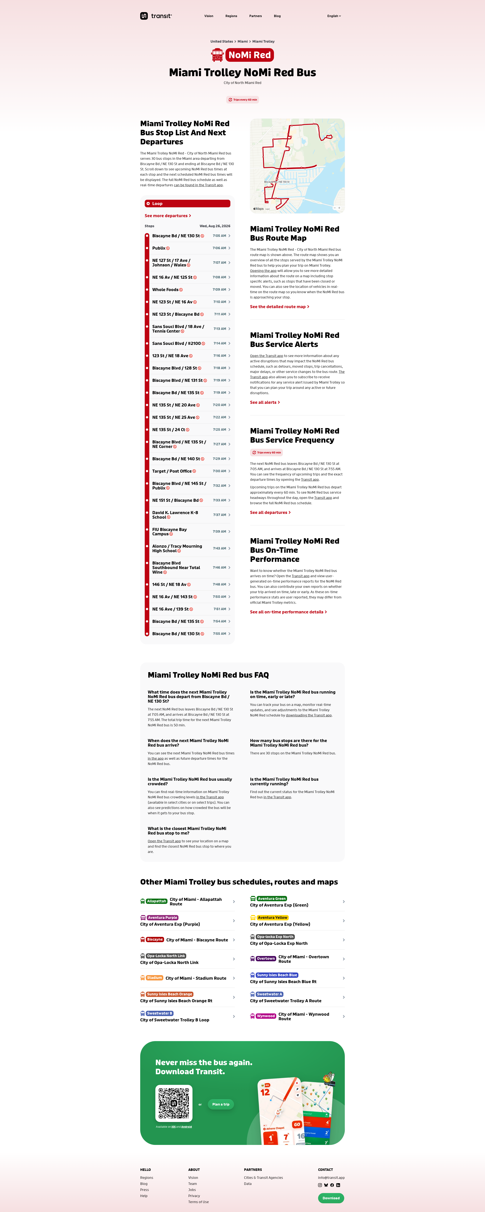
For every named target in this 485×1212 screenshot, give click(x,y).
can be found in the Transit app (198, 185)
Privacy (194, 1196)
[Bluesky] (326, 1185)
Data (248, 1183)
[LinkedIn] (338, 1185)
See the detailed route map (278, 306)
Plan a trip (220, 1104)
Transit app (310, 479)
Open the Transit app (266, 356)
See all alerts (263, 402)
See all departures (268, 512)
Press (144, 1190)
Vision (208, 16)
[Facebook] (332, 1185)
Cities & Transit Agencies (263, 1177)
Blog (277, 16)
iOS (173, 1126)
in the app (156, 758)
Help (144, 1196)
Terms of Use (198, 1202)
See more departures (166, 215)
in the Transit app (210, 797)
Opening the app (263, 271)
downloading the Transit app (309, 715)
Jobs (192, 1190)
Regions (231, 16)
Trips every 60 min (245, 99)
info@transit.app (331, 1177)
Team (192, 1183)
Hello (145, 1169)
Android (186, 1126)
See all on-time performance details (286, 612)
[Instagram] (320, 1185)
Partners (255, 16)
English (332, 16)
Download (331, 1198)
